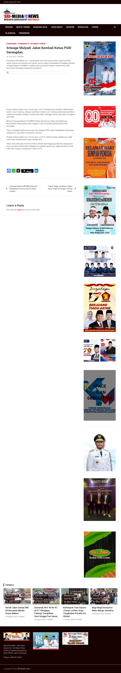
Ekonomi (70, 27)
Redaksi (9, 27)
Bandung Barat (12, 596)
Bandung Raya (40, 27)
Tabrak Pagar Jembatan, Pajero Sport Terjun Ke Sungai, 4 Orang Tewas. (60, 188)
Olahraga (10, 33)
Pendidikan (24, 33)
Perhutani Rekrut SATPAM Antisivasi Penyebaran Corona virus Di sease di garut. (23, 188)
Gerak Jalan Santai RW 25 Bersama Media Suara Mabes (16, 610)
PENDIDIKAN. (11, 44)
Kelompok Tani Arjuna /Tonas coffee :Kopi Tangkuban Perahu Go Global (74, 612)
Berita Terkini (23, 27)
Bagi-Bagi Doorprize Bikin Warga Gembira (102, 609)
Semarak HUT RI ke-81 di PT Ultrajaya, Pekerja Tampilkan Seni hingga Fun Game (46, 612)
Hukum (95, 27)
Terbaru (9, 584)
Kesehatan (83, 27)
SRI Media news (24, 669)
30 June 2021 (11, 57)
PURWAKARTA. (23, 44)
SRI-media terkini (37, 44)
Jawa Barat (57, 27)
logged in (20, 210)
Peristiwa (10, 599)
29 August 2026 (69, 619)
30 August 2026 (11, 617)
